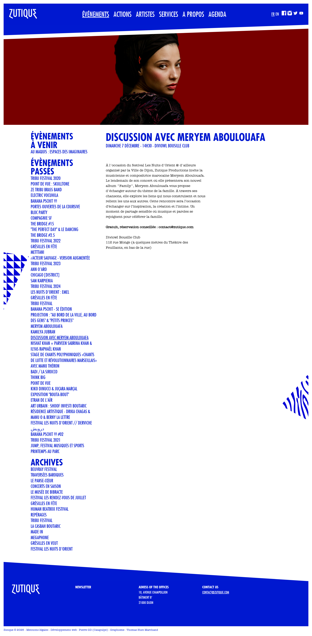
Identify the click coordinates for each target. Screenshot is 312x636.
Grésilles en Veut (44, 543)
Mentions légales (37, 629)
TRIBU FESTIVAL (41, 303)
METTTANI (37, 252)
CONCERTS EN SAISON (46, 486)
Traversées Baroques (47, 475)
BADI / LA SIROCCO (44, 371)
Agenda (217, 14)
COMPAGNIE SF (41, 218)
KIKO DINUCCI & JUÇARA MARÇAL (54, 388)
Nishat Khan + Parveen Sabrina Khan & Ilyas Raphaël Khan (61, 346)
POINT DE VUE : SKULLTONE (50, 184)
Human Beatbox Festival (49, 509)
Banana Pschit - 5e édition (51, 309)
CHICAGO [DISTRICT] (45, 275)
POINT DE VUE (41, 383)
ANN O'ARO (39, 269)
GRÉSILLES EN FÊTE (44, 297)
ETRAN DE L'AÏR (41, 400)
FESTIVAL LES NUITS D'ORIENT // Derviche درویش (61, 426)
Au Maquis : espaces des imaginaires (59, 151)
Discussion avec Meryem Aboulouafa (59, 337)
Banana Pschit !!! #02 (47, 434)
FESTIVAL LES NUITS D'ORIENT (52, 549)
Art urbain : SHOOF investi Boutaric (58, 406)
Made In (37, 532)
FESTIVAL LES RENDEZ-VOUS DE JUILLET (58, 497)
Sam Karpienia (42, 280)
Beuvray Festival (44, 469)
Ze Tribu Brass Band (46, 189)
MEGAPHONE (40, 537)
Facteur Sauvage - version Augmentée (60, 258)
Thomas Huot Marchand (142, 629)
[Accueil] (20, 12)
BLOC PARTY (39, 212)
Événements (95, 14)
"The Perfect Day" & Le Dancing (54, 229)
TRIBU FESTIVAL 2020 (45, 178)
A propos (193, 14)
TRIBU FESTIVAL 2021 (45, 440)
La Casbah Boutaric (45, 526)
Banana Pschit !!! (44, 201)
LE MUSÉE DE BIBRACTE (47, 492)
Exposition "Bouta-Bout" (50, 394)
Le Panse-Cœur (42, 480)
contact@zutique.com (215, 592)
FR (273, 14)
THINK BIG (38, 377)
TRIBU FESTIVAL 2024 (45, 286)
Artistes (145, 14)
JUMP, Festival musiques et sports (57, 445)
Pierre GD (85, 629)
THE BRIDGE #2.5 (43, 235)
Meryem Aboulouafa (46, 326)
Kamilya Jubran (43, 332)
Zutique (8, 629)
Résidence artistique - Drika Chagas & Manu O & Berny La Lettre (60, 414)
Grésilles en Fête (44, 246)
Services (168, 14)
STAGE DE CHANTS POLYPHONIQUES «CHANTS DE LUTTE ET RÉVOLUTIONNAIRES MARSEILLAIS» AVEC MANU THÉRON (64, 360)
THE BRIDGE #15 (42, 224)
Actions (122, 14)
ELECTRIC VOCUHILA (44, 195)
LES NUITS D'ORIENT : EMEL (50, 292)
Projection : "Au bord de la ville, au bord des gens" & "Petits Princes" (63, 318)
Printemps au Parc (45, 451)
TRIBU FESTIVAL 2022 (45, 241)
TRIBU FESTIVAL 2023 (45, 263)
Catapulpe (100, 629)
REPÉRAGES (39, 515)
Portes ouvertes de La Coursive (55, 206)
